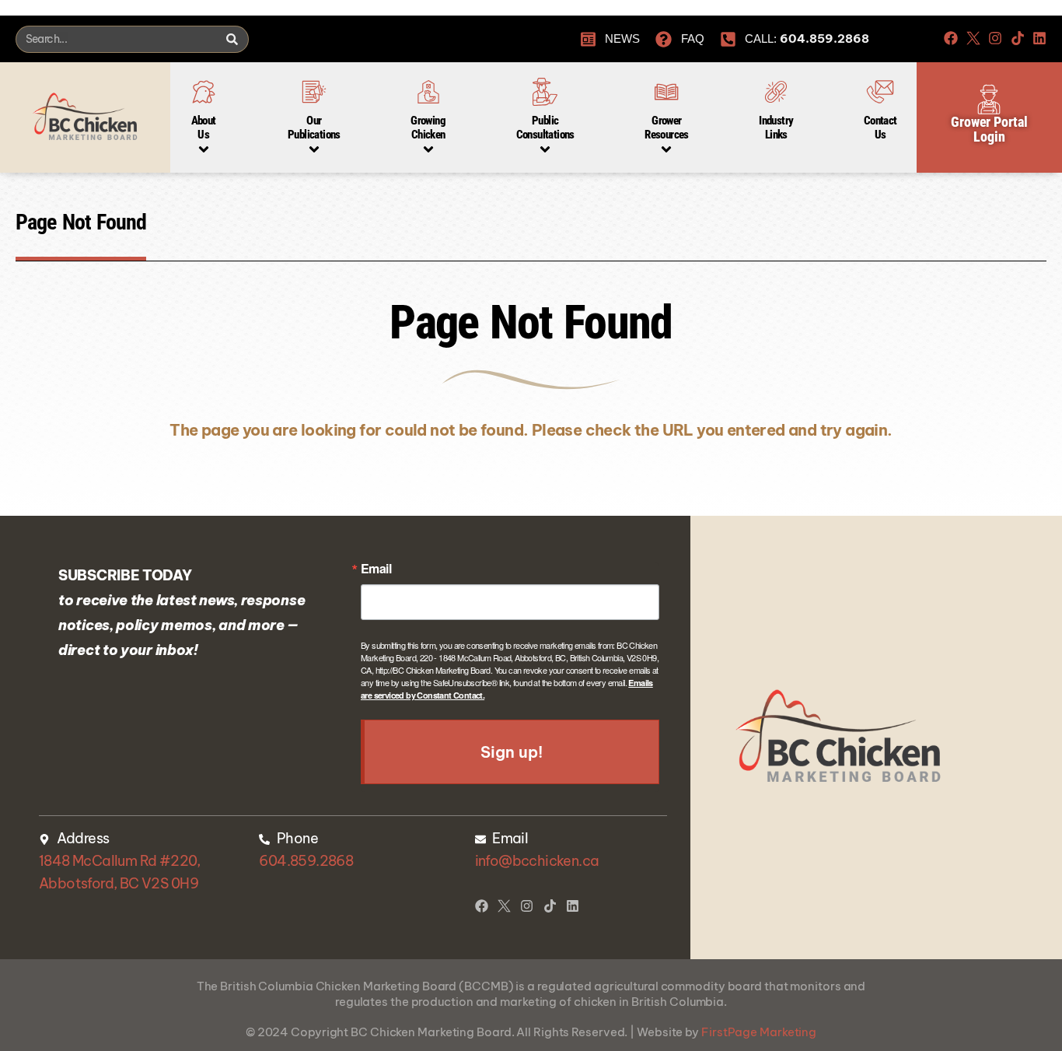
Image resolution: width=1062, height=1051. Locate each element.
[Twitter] (973, 38)
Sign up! (511, 752)
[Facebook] (951, 38)
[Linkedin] (1039, 38)
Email (376, 568)
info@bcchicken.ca (537, 861)
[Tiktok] (1018, 38)
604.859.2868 (306, 861)
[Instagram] (995, 38)
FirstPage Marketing (758, 1032)
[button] (203, 110)
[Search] (231, 39)
